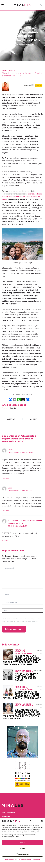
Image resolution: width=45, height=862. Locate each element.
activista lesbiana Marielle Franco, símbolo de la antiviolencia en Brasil (22, 196)
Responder (5, 478)
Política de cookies (11, 859)
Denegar (22, 848)
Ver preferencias (23, 854)
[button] (42, 821)
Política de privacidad (25, 859)
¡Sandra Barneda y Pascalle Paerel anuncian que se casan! (27, 677)
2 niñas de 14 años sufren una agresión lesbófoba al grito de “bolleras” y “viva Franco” (22, 695)
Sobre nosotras (8, 812)
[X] (23, 400)
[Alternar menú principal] (2, 5)
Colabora (6, 816)
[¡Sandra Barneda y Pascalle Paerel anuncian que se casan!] (8, 675)
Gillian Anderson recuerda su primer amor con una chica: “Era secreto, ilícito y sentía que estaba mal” (22, 714)
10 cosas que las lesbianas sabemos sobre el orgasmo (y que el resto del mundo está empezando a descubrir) (22, 660)
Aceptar (22, 843)
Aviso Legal (36, 859)
